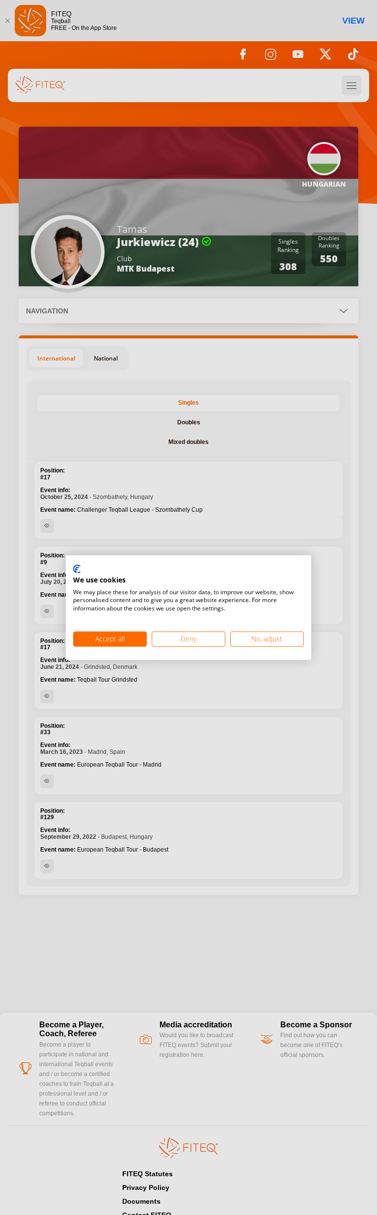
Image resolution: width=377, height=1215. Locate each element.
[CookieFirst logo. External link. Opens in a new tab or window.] (77, 570)
